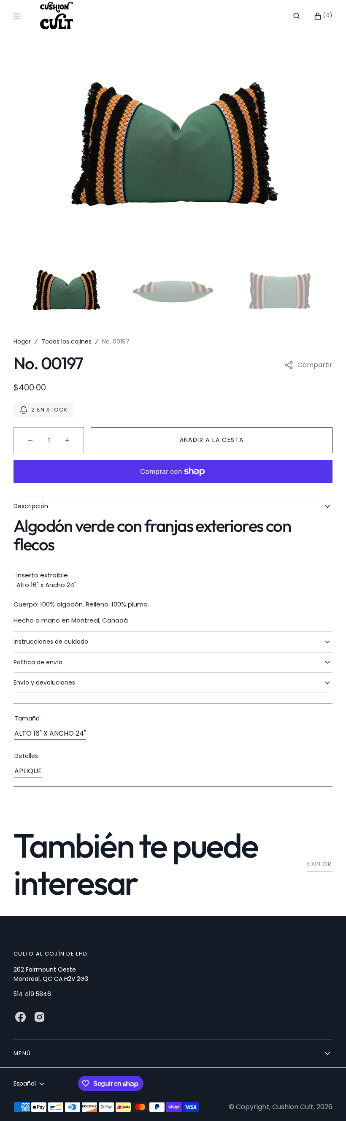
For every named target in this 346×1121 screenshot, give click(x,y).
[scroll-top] (326, 1101)
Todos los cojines (66, 341)
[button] (296, 16)
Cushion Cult (293, 1107)
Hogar (22, 341)
